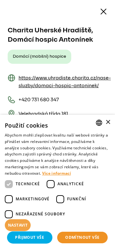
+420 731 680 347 (39, 100)
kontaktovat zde (43, 235)
